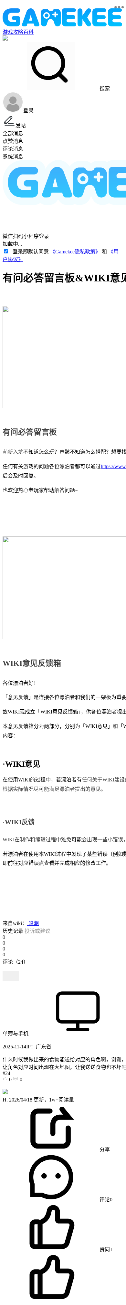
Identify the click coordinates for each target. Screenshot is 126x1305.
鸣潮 (33, 923)
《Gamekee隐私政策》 (76, 251)
